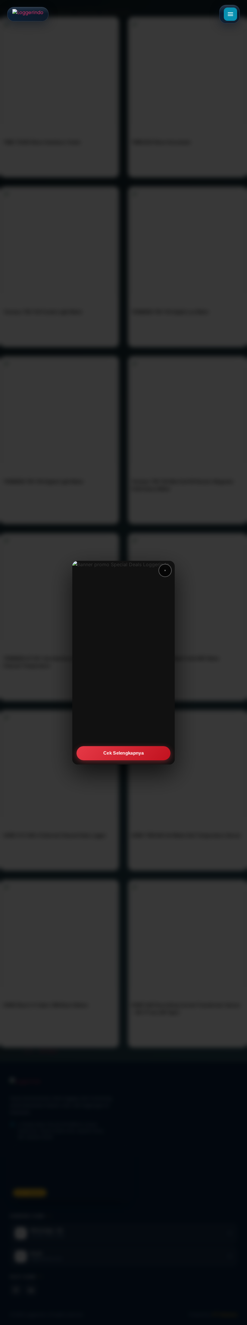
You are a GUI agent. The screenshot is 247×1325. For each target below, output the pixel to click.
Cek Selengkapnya (123, 752)
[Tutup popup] (165, 570)
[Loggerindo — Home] (27, 14)
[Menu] (230, 14)
